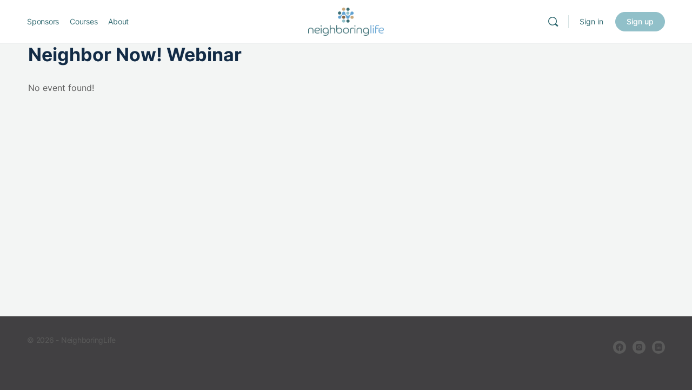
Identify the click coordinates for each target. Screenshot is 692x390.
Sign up (640, 21)
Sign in (591, 21)
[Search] (553, 21)
